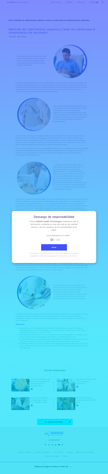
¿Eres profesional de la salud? (58, 235)
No (58, 240)
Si (53, 240)
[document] (54, 237)
